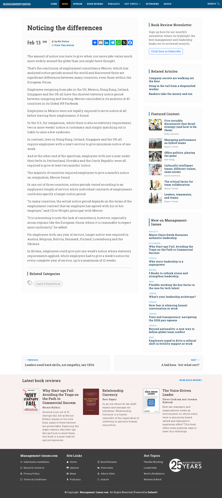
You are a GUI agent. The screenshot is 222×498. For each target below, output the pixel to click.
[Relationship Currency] (92, 409)
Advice (167, 4)
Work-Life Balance (154, 473)
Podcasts (114, 4)
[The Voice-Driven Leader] (153, 412)
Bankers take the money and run (170, 94)
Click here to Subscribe (166, 51)
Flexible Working (153, 462)
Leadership (150, 467)
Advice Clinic (108, 473)
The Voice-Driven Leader (177, 392)
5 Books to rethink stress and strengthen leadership (168, 274)
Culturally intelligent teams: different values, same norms (180, 168)
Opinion (77, 4)
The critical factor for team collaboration (178, 183)
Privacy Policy (31, 473)
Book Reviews (95, 4)
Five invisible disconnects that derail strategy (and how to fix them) (180, 125)
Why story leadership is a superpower (166, 263)
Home (54, 4)
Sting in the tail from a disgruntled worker (172, 87)
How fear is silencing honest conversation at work (168, 307)
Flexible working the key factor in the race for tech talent (172, 286)
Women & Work (153, 479)
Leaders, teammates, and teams (178, 196)
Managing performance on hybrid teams (180, 141)
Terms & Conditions (35, 479)
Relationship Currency (112, 392)
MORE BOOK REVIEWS (190, 380)
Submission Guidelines (36, 462)
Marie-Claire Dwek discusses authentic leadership (168, 236)
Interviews (152, 4)
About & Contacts (34, 467)
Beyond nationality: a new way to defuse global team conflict (172, 330)
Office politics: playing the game (179, 154)
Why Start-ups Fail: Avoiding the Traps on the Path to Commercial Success (171, 249)
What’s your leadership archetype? (172, 296)
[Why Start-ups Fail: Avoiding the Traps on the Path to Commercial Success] (32, 416)
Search (105, 479)
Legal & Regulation (48, 283)
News (65, 4)
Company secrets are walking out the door (171, 79)
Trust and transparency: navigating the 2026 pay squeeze (173, 318)
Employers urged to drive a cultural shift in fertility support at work (172, 342)
